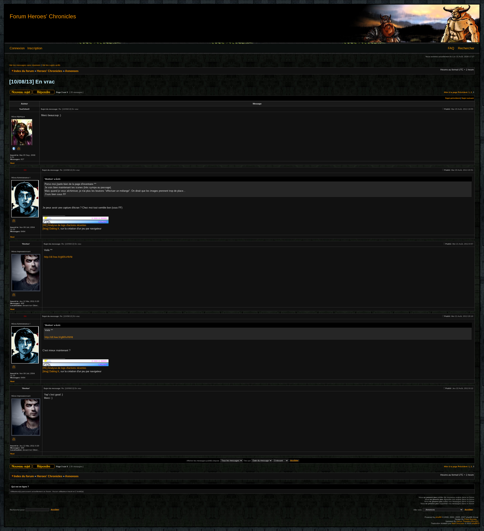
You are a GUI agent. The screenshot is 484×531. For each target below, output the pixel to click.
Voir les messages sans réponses (24, 65)
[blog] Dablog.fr (51, 228)
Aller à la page (450, 92)
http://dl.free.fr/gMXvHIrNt (58, 256)
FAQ (451, 48)
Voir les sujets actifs (51, 65)
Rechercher (466, 48)
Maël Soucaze (458, 523)
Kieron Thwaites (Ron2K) (467, 521)
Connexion (17, 48)
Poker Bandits (470, 519)
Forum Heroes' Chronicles (43, 16)
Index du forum (24, 71)
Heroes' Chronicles (49, 71)
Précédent (462, 92)
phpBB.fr (475, 523)
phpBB (439, 517)
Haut (12, 163)
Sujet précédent (452, 98)
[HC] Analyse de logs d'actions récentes (64, 225)
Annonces (71, 71)
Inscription (34, 48)
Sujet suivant (468, 98)
